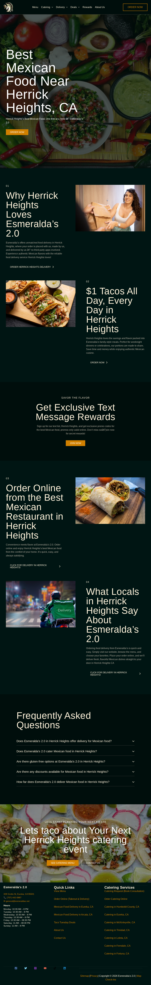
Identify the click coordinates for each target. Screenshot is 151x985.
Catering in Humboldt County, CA (121, 907)
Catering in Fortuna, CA (116, 953)
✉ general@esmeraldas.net (16, 901)
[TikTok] (55, 968)
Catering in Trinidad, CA (117, 930)
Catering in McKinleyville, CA (119, 922)
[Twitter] (25, 968)
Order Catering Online (115, 899)
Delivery (60, 7)
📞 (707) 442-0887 (12, 897)
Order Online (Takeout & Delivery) (71, 899)
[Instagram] (35, 968)
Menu (35, 7)
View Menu (60, 891)
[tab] (75, 741)
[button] (51, 7)
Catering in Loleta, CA (116, 938)
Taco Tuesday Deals (64, 922)
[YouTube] (45, 968)
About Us (100, 7)
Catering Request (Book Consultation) (124, 891)
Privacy (94, 976)
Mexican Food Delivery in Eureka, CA (73, 907)
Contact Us (60, 938)
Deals (73, 7)
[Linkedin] (64, 968)
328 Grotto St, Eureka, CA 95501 (19, 894)
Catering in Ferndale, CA (117, 946)
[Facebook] (16, 968)
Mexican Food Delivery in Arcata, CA (73, 914)
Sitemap (84, 976)
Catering (45, 7)
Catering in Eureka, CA (116, 914)
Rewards (87, 7)
